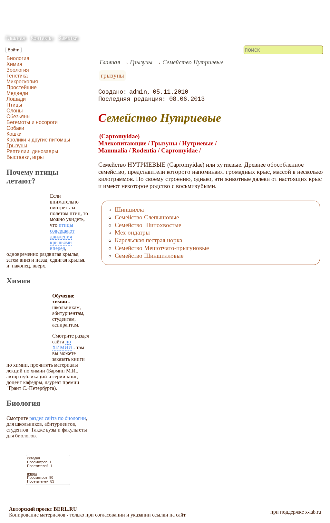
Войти (13, 49)
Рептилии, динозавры (32, 151)
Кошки (14, 134)
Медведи (17, 93)
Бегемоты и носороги (32, 122)
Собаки (15, 128)
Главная (15, 38)
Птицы (14, 105)
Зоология (17, 70)
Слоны (14, 110)
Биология (17, 58)
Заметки (68, 38)
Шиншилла (129, 209)
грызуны (112, 75)
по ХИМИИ (62, 344)
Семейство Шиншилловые (149, 255)
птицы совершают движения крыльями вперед (62, 236)
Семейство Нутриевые (192, 62)
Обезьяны (18, 116)
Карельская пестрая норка (148, 240)
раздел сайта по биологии (57, 418)
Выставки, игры (25, 157)
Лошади (16, 99)
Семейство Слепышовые (147, 217)
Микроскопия (22, 81)
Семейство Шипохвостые (148, 225)
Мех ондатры (132, 232)
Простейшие (21, 87)
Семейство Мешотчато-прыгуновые (162, 248)
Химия (14, 64)
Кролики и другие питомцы (38, 139)
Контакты (42, 38)
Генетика (17, 75)
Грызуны (16, 145)
